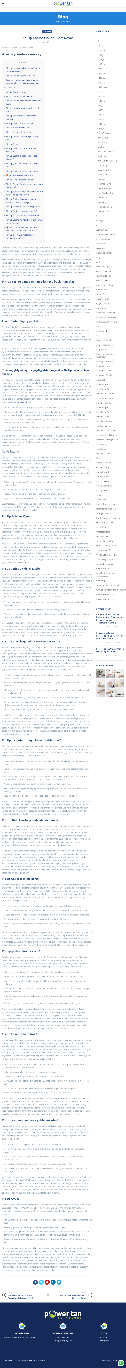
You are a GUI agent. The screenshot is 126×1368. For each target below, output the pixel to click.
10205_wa (100, 64)
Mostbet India (102, 416)
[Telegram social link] (59, 1282)
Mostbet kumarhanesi (106, 430)
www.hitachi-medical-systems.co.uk (106, 574)
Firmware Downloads (106, 317)
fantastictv (101, 308)
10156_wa (100, 59)
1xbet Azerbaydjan (104, 193)
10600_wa (100, 101)
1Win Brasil (101, 142)
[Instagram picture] (100, 673)
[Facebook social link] (35, 1282)
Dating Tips (101, 294)
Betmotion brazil (104, 252)
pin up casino (47, 315)
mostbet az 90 (102, 389)
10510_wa (100, 96)
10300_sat (101, 73)
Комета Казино (103, 599)
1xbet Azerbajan (103, 188)
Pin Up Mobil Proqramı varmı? (20, 179)
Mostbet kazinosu (104, 421)
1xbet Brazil (101, 197)
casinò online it (103, 280)
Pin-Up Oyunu (12, 144)
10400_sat (101, 78)
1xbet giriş (101, 202)
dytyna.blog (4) (103, 303)
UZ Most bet (102, 536)
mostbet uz (101, 449)
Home (58, 22)
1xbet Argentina (103, 183)
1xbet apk (100, 179)
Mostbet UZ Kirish (104, 453)
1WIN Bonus (102, 137)
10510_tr (100, 91)
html (98, 326)
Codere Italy (101, 289)
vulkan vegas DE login (106, 554)
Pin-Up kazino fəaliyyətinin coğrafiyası (23, 206)
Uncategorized (103, 531)
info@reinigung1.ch (63, 1340)
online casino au (103, 462)
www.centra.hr (103, 568)
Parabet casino (103, 476)
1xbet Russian (102, 211)
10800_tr (100, 114)
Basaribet (100, 248)
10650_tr (100, 105)
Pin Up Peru (101, 490)
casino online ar (103, 276)
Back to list (47, 1295)
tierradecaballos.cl (104, 527)
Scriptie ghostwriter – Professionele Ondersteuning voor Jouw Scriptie (109, 636)
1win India (101, 156)
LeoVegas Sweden (104, 375)
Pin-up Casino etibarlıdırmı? (19, 132)
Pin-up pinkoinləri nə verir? (18, 127)
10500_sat (101, 82)
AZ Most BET (102, 229)
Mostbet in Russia (104, 412)
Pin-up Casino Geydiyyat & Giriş (20, 75)
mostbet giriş (102, 407)
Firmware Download (105, 312)
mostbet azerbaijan (105, 398)
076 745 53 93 (63, 1337)
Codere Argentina (104, 285)
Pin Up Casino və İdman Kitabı (19, 96)
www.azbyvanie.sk (104, 564)
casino (99, 262)
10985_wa (100, 128)
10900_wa (100, 124)
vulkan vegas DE (103, 550)
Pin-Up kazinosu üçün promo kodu (22, 171)
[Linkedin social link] (53, 1282)
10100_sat (101, 50)
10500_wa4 (101, 87)
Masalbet (100, 380)
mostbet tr (101, 444)
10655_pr (100, 110)
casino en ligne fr (104, 266)
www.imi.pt (101, 580)
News (99, 458)
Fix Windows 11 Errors (106, 322)
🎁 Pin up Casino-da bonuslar (19, 175)
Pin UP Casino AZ (104, 485)
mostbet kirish (103, 426)
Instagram (104, 1340)
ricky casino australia (106, 508)
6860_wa (100, 220)
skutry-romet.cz (103, 513)
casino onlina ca (103, 271)
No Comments (117, 626)
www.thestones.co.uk (106, 594)
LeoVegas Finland (104, 361)
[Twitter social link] (41, 1282)
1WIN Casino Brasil (105, 151)
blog (98, 257)
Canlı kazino (11, 87)
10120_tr (100, 55)
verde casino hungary (106, 545)
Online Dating (102, 467)
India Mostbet (102, 331)
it (97, 335)
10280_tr (100, 68)
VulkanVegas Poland (105, 559)
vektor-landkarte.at (105, 541)
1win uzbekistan (103, 170)
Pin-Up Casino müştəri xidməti (20, 123)
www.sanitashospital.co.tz (108, 585)
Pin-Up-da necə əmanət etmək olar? (22, 215)
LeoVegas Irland (103, 370)
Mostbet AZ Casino (105, 393)
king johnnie (102, 349)
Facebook (104, 1337)
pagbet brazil (102, 472)
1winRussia (101, 174)
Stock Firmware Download (108, 518)
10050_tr (100, 45)
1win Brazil (101, 147)
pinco (98, 495)
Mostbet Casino (103, 403)
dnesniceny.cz (102, 299)
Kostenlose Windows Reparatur (106, 355)
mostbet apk (102, 384)
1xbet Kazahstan (104, 206)
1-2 (97, 41)
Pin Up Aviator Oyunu (16, 92)
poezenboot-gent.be (105, 504)
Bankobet (100, 243)
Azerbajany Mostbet (105, 234)
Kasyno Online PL (104, 340)
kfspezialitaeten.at (104, 345)
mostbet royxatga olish (107, 439)
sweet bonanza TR (104, 522)
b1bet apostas (103, 239)
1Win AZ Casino (103, 133)
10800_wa (100, 119)
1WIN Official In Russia (106, 160)
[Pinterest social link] (47, 1282)
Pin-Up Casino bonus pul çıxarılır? (21, 211)
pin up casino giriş (21, 402)
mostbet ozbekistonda (106, 435)
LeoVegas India (103, 366)
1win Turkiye (102, 165)
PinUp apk (66, 22)
